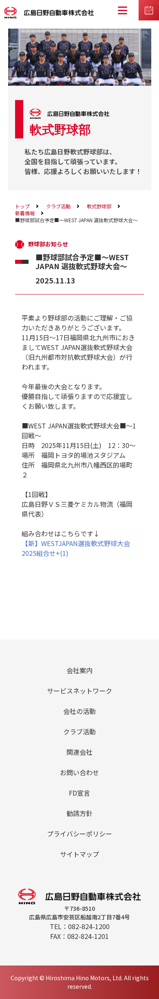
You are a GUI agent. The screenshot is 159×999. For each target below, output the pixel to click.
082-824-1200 (89, 926)
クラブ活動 (58, 206)
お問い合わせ (79, 772)
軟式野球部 (99, 206)
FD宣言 (79, 793)
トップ (22, 206)
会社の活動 (79, 711)
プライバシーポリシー (79, 833)
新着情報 (25, 213)
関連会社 (79, 752)
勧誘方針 (79, 813)
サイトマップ (79, 854)
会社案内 (79, 670)
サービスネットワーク (79, 691)
